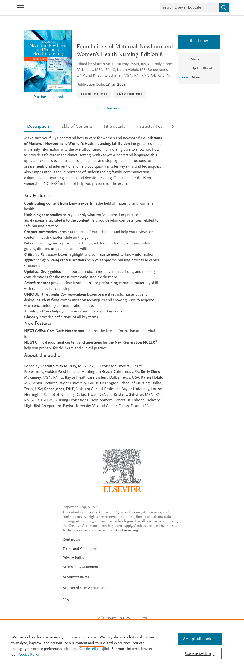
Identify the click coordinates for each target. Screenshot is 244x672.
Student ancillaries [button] (129, 93)
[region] (122, 645)
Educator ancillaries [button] (94, 93)
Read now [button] (199, 41)
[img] (89, 108)
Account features (76, 577)
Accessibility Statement (80, 567)
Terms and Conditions (80, 549)
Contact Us (71, 540)
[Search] (224, 7)
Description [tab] (38, 126)
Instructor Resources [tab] (155, 126)
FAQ (66, 599)
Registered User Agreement (84, 588)
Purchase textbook (49, 97)
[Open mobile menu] (20, 7)
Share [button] (195, 59)
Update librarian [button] (203, 68)
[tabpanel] (93, 272)
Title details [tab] (114, 126)
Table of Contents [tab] (76, 126)
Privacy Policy (73, 558)
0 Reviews (111, 108)
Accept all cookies (200, 639)
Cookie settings (128, 530)
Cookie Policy (29, 654)
